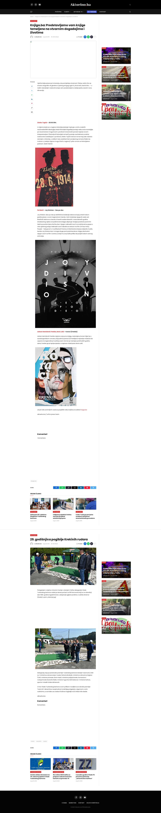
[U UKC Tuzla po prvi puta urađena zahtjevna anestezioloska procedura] (86, 504)
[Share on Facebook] (85, 36)
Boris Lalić (60, 332)
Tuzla (103, 48)
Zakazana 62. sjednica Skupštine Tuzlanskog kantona (38, 516)
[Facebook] (32, 86)
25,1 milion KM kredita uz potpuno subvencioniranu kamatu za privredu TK (62, 776)
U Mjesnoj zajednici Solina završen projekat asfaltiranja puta (62, 516)
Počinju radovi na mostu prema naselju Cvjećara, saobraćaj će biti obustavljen (115, 75)
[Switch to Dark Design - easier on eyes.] (130, 4)
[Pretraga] (130, 12)
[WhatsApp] (32, 95)
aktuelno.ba (38, 37)
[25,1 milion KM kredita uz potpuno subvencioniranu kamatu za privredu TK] (63, 764)
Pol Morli (40, 210)
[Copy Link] (91, 36)
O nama (64, 803)
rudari (45, 741)
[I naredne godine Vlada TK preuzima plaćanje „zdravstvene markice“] (86, 764)
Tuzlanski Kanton (36, 772)
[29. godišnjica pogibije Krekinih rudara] (63, 566)
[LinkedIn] (32, 99)
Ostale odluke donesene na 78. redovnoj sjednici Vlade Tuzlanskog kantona (40, 776)
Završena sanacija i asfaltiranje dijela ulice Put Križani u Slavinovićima (114, 94)
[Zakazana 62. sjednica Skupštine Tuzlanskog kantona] (40, 504)
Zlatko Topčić (42, 123)
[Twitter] (32, 90)
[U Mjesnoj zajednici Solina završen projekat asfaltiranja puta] (63, 504)
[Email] (32, 112)
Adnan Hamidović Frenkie (46, 332)
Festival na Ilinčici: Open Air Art (115, 113)
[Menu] (31, 12)
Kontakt (103, 12)
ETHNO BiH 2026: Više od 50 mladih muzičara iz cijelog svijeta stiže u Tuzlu (114, 56)
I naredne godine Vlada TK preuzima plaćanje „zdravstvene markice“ (85, 776)
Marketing (72, 803)
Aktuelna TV (78, 12)
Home (31, 16)
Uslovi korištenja (93, 803)
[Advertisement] (65, 106)
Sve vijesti (34, 21)
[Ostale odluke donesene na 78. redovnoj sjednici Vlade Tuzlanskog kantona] (40, 764)
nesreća (38, 741)
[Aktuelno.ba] (80, 4)
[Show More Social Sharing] (94, 36)
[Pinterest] (32, 103)
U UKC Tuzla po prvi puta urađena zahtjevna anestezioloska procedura (85, 516)
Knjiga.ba (83, 410)
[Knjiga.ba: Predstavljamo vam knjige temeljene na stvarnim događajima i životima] (63, 59)
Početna (58, 12)
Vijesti (66, 12)
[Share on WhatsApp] (88, 36)
